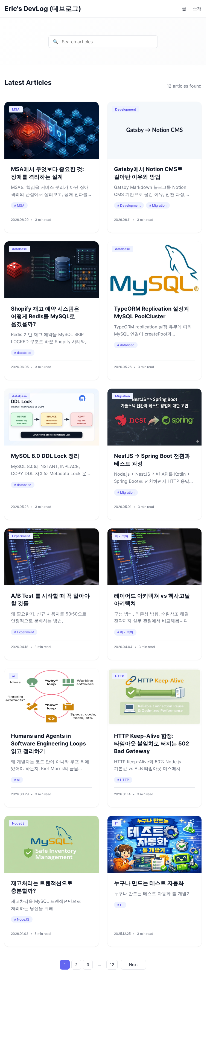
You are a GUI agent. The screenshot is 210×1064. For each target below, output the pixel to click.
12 (112, 964)
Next (133, 964)
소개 (197, 8)
